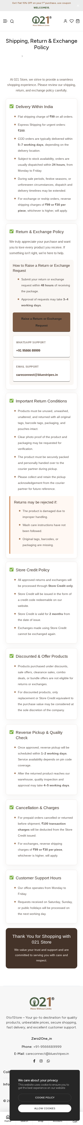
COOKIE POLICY (44, 1097)
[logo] (41, 21)
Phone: (27, 1047)
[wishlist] (72, 21)
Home (15, 56)
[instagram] (41, 1061)
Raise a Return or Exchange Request (41, 322)
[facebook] (34, 1061)
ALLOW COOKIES (44, 1108)
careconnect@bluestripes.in (47, 1054)
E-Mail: (19, 1054)
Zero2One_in (41, 1039)
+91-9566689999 (47, 1047)
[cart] (78, 21)
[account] (65, 21)
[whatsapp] (48, 1061)
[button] (5, 21)
